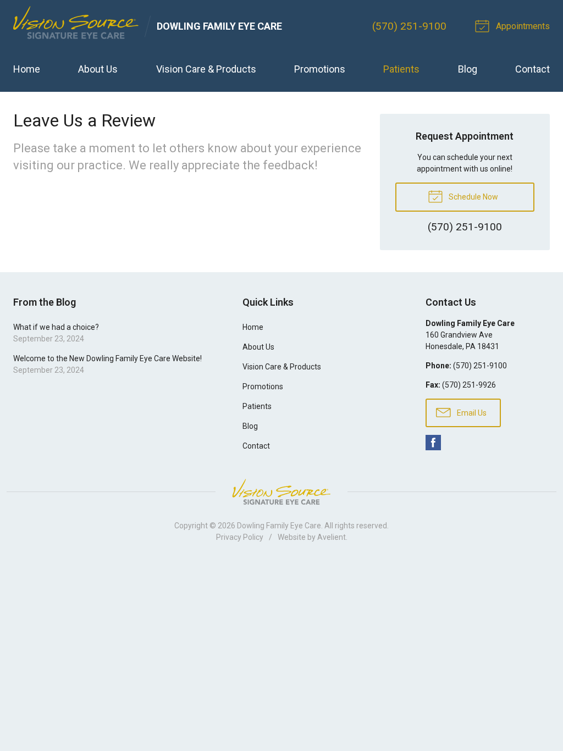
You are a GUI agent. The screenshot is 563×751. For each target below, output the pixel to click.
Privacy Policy (239, 537)
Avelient (331, 537)
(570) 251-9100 (409, 26)
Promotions (319, 69)
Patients (401, 69)
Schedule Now (472, 196)
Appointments (522, 26)
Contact (532, 69)
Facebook (433, 442)
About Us (98, 69)
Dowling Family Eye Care (279, 525)
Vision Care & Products (206, 69)
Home (26, 69)
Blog (467, 69)
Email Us (471, 412)
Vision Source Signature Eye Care (281, 492)
